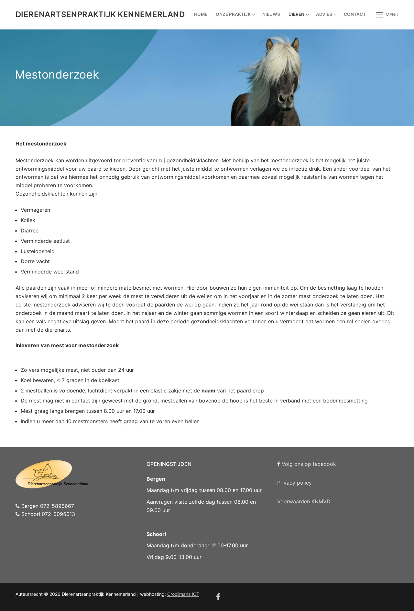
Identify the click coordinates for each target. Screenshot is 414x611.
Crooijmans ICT (183, 594)
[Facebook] (218, 597)
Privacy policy (294, 482)
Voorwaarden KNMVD (304, 501)
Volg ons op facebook (308, 464)
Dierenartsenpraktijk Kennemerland (100, 14)
